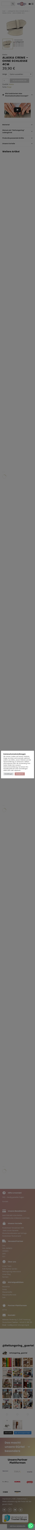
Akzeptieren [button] (19, 774)
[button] (31, 1526)
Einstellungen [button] (9, 774)
